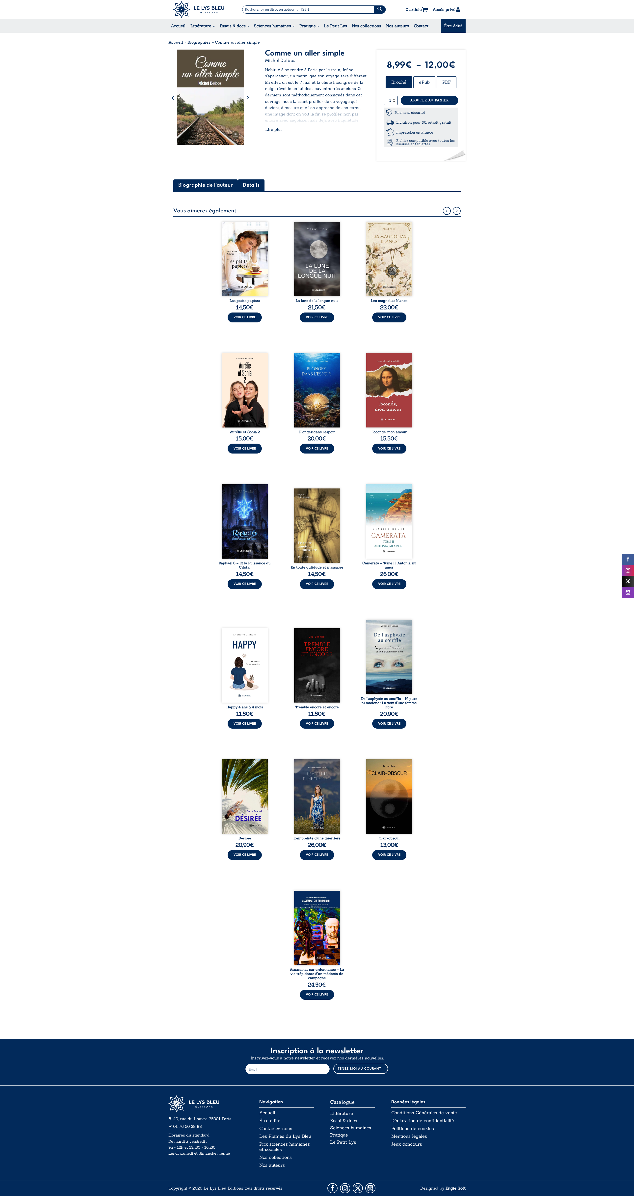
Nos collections (366, 25)
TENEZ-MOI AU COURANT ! (361, 1068)
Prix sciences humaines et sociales (284, 1146)
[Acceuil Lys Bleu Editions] (198, 9)
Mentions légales (409, 1136)
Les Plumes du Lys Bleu (285, 1136)
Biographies (199, 42)
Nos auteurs (397, 25)
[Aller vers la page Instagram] (345, 1188)
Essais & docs (233, 25)
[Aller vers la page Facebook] (332, 1188)
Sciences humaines (272, 25)
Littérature (200, 25)
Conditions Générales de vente (424, 1112)
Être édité (453, 25)
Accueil (178, 25)
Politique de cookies (412, 1128)
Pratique (307, 25)
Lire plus (274, 129)
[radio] (399, 82)
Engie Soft (456, 1188)
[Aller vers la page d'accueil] (205, 1103)
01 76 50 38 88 (187, 1126)
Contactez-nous (275, 1128)
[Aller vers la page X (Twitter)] (358, 1188)
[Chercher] (380, 9)
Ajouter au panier (429, 100)
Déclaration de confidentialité (422, 1120)
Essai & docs (343, 1120)
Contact (421, 25)
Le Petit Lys (335, 25)
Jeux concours (406, 1144)
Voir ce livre (245, 317)
